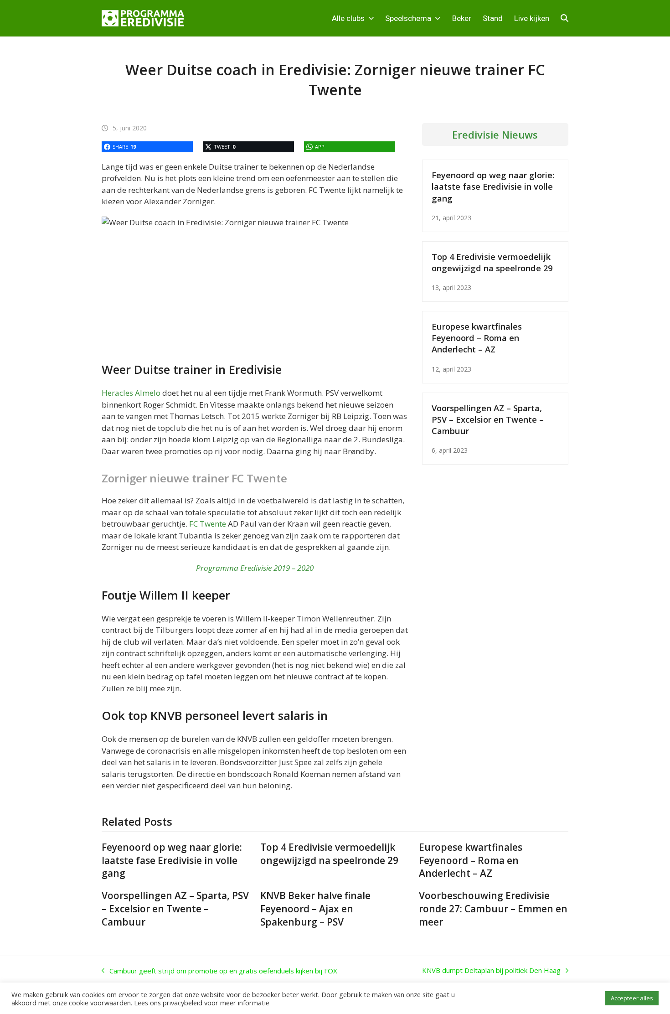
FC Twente (207, 523)
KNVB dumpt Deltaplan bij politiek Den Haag (491, 971)
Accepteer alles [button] (632, 998)
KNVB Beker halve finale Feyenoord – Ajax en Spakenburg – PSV (315, 908)
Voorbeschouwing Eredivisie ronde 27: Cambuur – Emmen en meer (493, 908)
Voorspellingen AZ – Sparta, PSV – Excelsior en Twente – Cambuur (488, 419)
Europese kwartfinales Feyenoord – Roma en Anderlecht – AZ (477, 338)
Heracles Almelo (131, 393)
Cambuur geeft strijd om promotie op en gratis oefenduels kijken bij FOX (219, 971)
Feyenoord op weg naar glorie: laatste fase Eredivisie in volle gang (493, 186)
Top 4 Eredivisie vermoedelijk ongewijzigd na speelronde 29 (492, 262)
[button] (564, 18)
